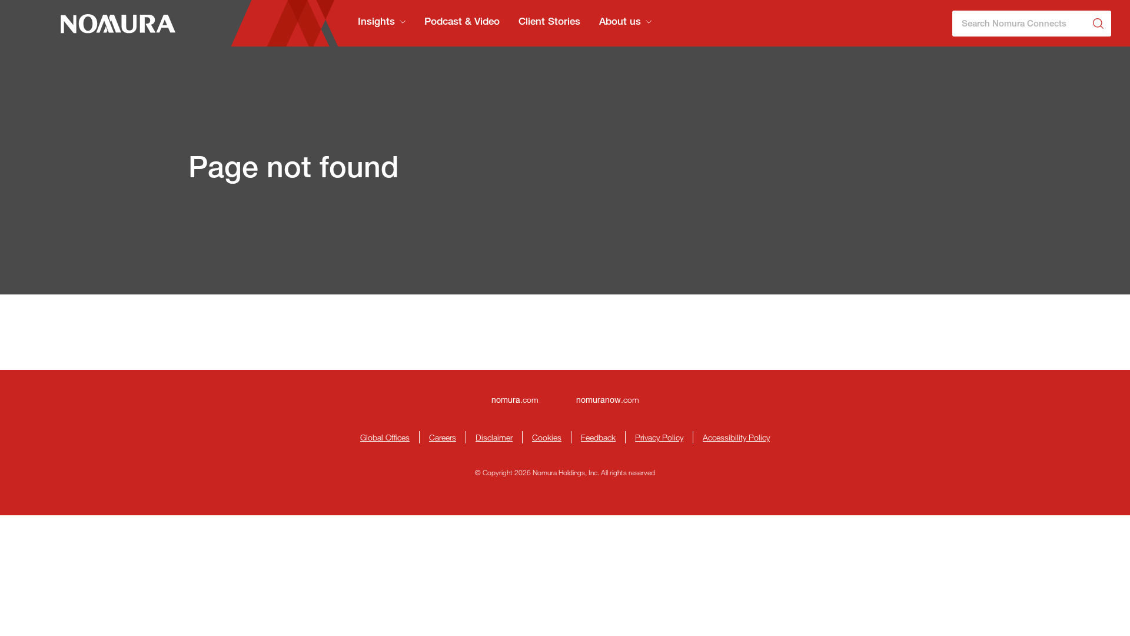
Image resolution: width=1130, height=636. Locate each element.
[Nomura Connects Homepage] (113, 23)
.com (515, 400)
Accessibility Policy (736, 437)
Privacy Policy (659, 437)
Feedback (598, 437)
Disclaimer (494, 437)
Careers (442, 437)
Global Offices (385, 437)
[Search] (1098, 24)
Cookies (546, 437)
